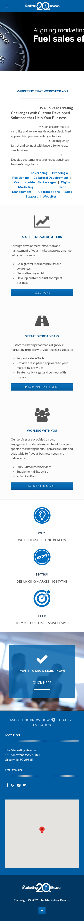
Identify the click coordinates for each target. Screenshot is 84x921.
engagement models (42, 486)
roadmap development (42, 387)
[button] (42, 830)
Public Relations (48, 191)
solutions (42, 292)
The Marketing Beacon (54, 900)
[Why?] (42, 524)
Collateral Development (50, 177)
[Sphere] (42, 607)
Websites (50, 196)
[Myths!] (42, 566)
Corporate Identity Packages (35, 182)
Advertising (38, 173)
